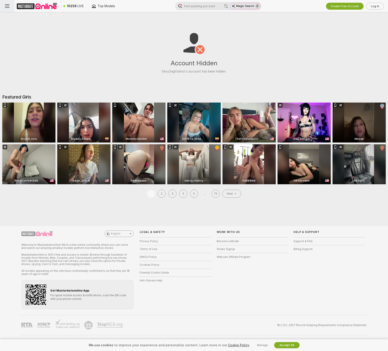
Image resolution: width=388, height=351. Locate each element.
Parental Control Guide (154, 272)
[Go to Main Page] (36, 6)
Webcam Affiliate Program (233, 257)
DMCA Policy (148, 257)
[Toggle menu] (7, 6)
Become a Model (228, 241)
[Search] (226, 6)
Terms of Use (148, 249)
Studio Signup (226, 249)
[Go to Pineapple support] (89, 325)
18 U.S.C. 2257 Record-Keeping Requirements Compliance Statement (321, 325)
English (115, 233)
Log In (375, 6)
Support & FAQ (303, 241)
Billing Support (303, 249)
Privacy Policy (149, 241)
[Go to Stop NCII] (110, 325)
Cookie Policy (238, 345)
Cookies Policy (149, 264)
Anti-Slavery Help (151, 280)
